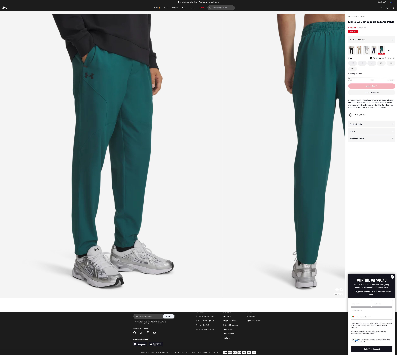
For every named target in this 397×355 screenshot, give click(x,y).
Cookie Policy (206, 352)
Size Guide (391, 58)
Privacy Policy (184, 352)
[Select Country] (392, 2)
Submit (168, 316)
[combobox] (355, 317)
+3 (389, 50)
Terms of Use (195, 352)
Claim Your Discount (372, 349)
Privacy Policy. (145, 323)
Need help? (382, 2)
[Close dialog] (392, 277)
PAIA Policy (216, 352)
